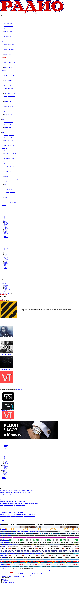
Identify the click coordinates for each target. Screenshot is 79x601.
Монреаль (5, 246)
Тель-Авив (6, 263)
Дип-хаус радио (6, 293)
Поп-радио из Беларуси (8, 103)
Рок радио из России (8, 23)
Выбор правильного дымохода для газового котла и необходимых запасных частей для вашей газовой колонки (26, 526)
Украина (3, 465)
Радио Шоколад (4, 548)
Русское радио (3, 564)
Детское (5, 197)
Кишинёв (6, 482)
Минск (5, 245)
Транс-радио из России (8, 80)
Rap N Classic (3, 562)
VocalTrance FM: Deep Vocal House (8, 385)
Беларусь (5, 206)
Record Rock (3, 524)
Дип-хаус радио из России (9, 59)
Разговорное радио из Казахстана (10, 155)
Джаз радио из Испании (10, 194)
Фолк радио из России (10, 166)
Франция (5, 219)
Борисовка (6, 230)
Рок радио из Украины (8, 26)
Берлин (5, 229)
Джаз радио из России (10, 186)
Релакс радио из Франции (9, 129)
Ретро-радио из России (8, 111)
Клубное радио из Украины (9, 46)
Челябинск (6, 269)
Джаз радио (6, 573)
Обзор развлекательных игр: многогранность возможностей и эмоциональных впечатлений (21, 531)
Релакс (3, 119)
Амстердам (6, 223)
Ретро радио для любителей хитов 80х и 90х (50, 575)
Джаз (5, 184)
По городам (4, 221)
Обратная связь (5, 277)
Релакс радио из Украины (9, 124)
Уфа (5, 265)
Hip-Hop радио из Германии (9, 142)
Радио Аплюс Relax (4, 540)
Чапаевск (5, 268)
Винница (5, 232)
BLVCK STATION (5, 401)
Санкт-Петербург (7, 259)
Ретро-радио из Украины (8, 114)
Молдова (5, 216)
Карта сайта (4, 579)
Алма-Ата (5, 222)
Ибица (5, 236)
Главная (1, 293)
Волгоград (6, 233)
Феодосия (5, 266)
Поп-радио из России (8, 101)
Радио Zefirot (3, 529)
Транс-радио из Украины (8, 83)
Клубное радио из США (8, 54)
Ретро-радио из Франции (8, 116)
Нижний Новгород (7, 248)
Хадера (5, 267)
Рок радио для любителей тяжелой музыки (68, 575)
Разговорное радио (21, 575)
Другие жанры (5, 161)
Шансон (4, 70)
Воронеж (5, 234)
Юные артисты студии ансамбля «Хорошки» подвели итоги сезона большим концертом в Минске (19, 503)
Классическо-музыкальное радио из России (14, 179)
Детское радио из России (11, 199)
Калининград (6, 238)
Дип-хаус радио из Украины (9, 62)
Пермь (5, 255)
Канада (5, 213)
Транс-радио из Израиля (8, 88)
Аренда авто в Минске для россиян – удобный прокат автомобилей (12, 512)
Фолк (5, 163)
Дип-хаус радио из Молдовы (9, 67)
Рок (3, 20)
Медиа (34, 573)
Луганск (5, 468)
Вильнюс (5, 231)
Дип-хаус (4, 57)
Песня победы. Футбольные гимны (8, 544)
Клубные (4, 41)
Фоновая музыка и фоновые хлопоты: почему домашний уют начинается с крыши (15, 492)
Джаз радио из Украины (10, 189)
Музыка (39, 573)
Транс (3, 78)
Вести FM (2, 551)
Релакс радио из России (8, 122)
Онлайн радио (2, 300)
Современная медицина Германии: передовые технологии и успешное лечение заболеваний (17, 516)
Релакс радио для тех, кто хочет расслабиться (33, 575)
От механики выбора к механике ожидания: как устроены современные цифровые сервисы (17, 490)
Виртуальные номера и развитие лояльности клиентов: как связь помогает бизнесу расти (21, 553)
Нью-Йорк (6, 250)
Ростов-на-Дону (7, 257)
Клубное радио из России (9, 44)
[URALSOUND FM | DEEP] (6, 367)
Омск (5, 253)
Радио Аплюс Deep (4, 537)
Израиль (3, 475)
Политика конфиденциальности (8, 582)
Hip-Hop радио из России (9, 135)
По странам (4, 205)
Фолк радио (11, 576)
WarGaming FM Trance (5, 535)
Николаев (5, 251)
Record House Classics (5, 533)
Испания (3, 476)
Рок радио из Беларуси (8, 28)
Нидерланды (6, 217)
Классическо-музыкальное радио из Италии (14, 181)
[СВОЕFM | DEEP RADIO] (6, 352)
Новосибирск (6, 249)
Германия (4, 473)
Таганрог (5, 262)
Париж (5, 254)
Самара (5, 258)
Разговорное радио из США (9, 158)
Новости (43, 573)
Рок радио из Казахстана (8, 31)
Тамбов (5, 461)
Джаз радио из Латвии (10, 192)
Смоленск (5, 261)
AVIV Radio (4, 520)
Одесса (5, 252)
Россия (18, 319)
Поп (3, 98)
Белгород (5, 227)
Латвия (5, 214)
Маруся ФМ (4, 519)
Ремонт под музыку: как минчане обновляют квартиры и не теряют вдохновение (15, 497)
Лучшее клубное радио (27, 573)
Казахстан (4, 478)
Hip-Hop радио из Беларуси (9, 140)
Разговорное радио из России (9, 150)
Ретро (3, 109)
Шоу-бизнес (21, 576)
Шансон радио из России (9, 72)
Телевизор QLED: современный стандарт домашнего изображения (12, 505)
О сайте (3, 276)
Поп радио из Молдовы (8, 106)
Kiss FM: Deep (4, 410)
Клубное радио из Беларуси (9, 49)
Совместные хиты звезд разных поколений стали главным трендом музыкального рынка (17, 514)
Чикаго (5, 270)
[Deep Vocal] (6, 337)
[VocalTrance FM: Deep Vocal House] (6, 382)
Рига (5, 256)
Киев (5, 467)
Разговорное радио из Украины (10, 153)
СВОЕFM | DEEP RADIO (6, 354)
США (5, 218)
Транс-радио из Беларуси (8, 85)
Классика (6, 176)
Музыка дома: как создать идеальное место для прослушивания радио (13, 494)
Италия (3, 477)
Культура (20, 573)
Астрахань (6, 225)
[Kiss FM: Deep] (8, 409)
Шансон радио (16, 576)
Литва (5, 215)
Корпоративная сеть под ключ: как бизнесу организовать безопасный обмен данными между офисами (19, 510)
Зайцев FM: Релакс (4, 559)
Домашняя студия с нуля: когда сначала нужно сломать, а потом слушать (13, 499)
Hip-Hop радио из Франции (9, 145)
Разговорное (4, 148)
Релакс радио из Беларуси (9, 127)
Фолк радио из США (10, 171)
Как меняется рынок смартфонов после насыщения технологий (12, 508)
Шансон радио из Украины (9, 75)
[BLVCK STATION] (8, 400)
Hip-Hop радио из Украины (9, 137)
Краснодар (6, 450)
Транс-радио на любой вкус (5, 576)
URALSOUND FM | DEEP (6, 369)
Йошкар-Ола (6, 237)
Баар (5, 226)
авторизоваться (19, 389)
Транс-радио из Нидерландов (9, 93)
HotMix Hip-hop (3, 555)
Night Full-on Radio (4, 566)
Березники (6, 228)
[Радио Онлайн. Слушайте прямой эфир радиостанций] (32, 13)
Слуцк (5, 260)
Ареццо (5, 224)
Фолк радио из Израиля (10, 168)
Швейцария (6, 220)
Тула (5, 264)
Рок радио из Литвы (8, 33)
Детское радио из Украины (11, 202)
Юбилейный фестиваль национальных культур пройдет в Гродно (12, 501)
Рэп (3, 132)
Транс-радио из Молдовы (9, 90)
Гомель (5, 235)
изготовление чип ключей (8, 568)
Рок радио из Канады (8, 36)
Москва (5, 247)
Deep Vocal (2, 339)
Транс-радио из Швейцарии (9, 96)
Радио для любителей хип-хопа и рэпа (52, 573)
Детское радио (2, 573)
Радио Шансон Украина (5, 542)
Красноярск (6, 451)
